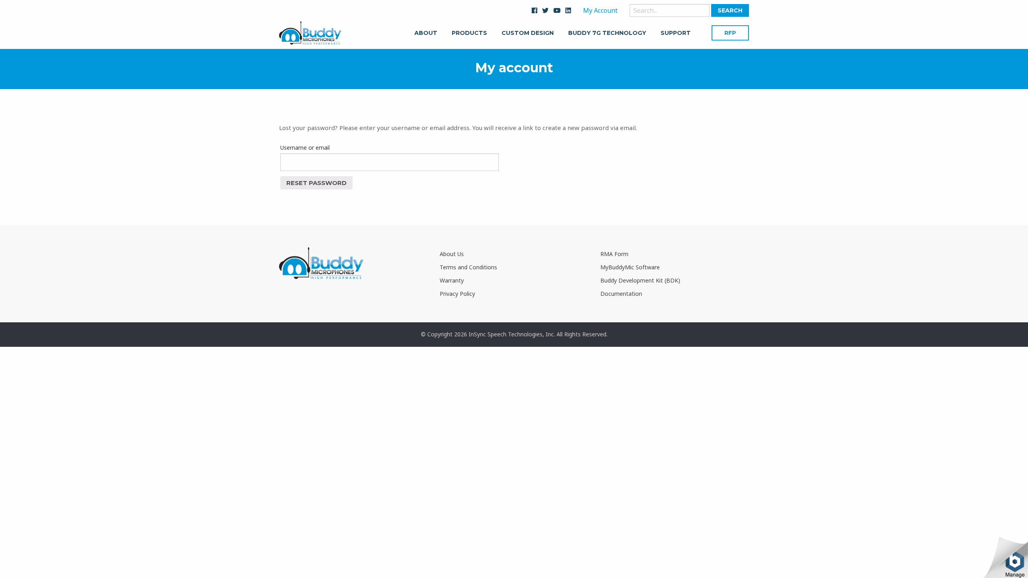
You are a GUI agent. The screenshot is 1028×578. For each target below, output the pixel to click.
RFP (730, 33)
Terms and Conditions (468, 267)
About (425, 33)
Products (469, 33)
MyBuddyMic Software (630, 267)
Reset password (316, 183)
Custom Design (528, 33)
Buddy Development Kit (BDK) (640, 280)
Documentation (621, 293)
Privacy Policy (457, 293)
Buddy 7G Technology (607, 33)
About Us (452, 254)
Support (676, 33)
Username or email (305, 147)
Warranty (452, 280)
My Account (600, 10)
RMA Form (614, 254)
